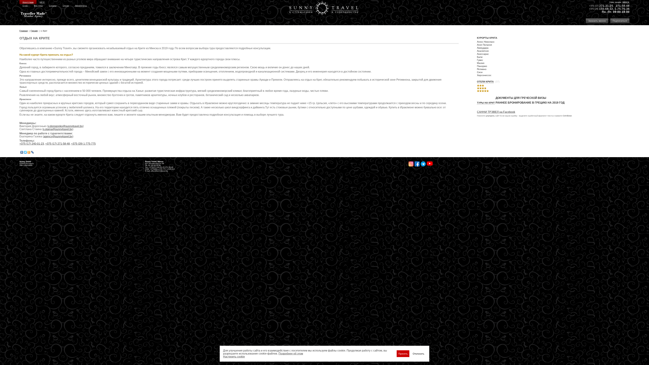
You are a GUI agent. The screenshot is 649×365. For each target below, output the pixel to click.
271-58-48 (623, 5)
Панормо (482, 66)
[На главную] (323, 8)
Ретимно (481, 69)
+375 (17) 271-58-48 (57, 143)
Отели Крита (485, 81)
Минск (625, 2)
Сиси (480, 72)
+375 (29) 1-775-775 (83, 143)
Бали (480, 57)
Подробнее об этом (291, 353)
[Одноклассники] (29, 152)
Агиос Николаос (486, 41)
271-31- (604, 5)
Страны (52, 6)
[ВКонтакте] (22, 152)
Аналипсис (483, 51)
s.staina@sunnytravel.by (58, 129)
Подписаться (620, 20)
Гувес (480, 60)
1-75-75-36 (622, 8)
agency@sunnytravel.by (58, 136)
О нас (25, 6)
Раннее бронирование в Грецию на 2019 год (530, 102)
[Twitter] (25, 152)
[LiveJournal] (32, 152)
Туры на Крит (486, 102)
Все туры (38, 6)
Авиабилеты (81, 6)
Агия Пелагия (484, 44)
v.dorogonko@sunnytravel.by (65, 126)
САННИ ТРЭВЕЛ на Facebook (496, 112)
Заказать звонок (597, 20)
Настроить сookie (234, 356)
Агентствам (27, 2)
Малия (480, 63)
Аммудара (482, 47)
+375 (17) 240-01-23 (31, 143)
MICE (42, 2)
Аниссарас (483, 54)
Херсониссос (484, 75)
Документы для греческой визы (521, 97)
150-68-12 (606, 8)
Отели (66, 6)
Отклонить (418, 353)
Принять (403, 353)
